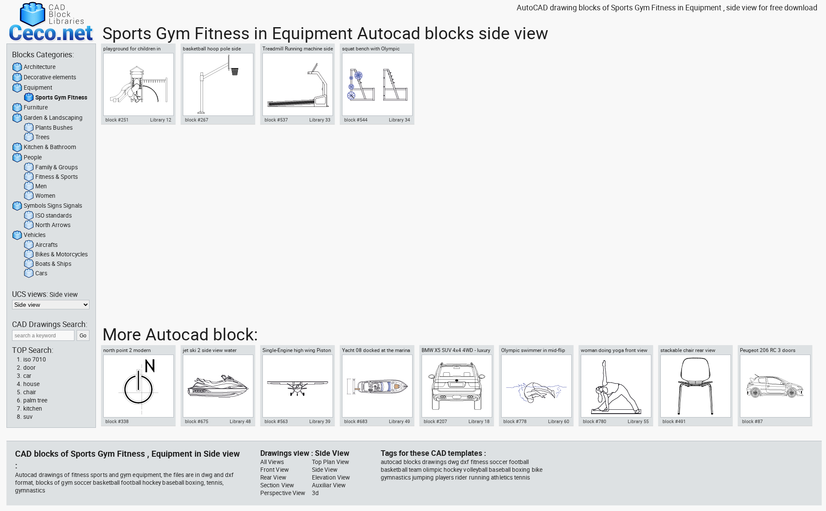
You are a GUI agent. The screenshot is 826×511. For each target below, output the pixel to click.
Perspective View (282, 493)
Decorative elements (50, 77)
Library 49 (399, 421)
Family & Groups (56, 167)
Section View (277, 485)
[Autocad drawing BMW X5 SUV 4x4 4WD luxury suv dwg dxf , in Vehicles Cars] (456, 386)
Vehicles (35, 235)
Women (45, 195)
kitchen (32, 408)
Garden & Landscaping (53, 118)
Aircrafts (46, 245)
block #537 (276, 120)
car (27, 376)
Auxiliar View (328, 485)
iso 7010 (34, 359)
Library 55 (638, 421)
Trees (42, 137)
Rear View (273, 477)
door (29, 367)
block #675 (196, 421)
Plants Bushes (54, 127)
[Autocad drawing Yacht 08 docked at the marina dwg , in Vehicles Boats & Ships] (377, 386)
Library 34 (399, 120)
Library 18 (479, 421)
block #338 (117, 421)
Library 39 (319, 421)
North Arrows (53, 225)
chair (29, 392)
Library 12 (160, 120)
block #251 (117, 120)
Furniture (36, 107)
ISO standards (53, 215)
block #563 (276, 421)
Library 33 (319, 120)
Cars (41, 273)
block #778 (515, 421)
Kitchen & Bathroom (50, 147)
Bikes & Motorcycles (61, 254)
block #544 (355, 120)
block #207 (435, 421)
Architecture (39, 67)
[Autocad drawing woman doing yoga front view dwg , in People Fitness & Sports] (615, 386)
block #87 (752, 421)
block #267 (196, 120)
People (33, 157)
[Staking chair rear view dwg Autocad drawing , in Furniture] (695, 386)
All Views (272, 462)
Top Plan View (330, 462)
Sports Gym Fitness (61, 97)
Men (41, 186)
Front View (274, 470)
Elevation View (331, 477)
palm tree (35, 400)
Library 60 (558, 421)
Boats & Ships (53, 264)
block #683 (355, 421)
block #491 (674, 421)
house (31, 384)
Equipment (38, 87)
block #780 (594, 421)
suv (28, 417)
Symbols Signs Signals (53, 205)
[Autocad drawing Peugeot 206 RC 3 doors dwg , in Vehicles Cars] (775, 386)
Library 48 (240, 421)
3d (315, 493)
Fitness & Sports (56, 177)
